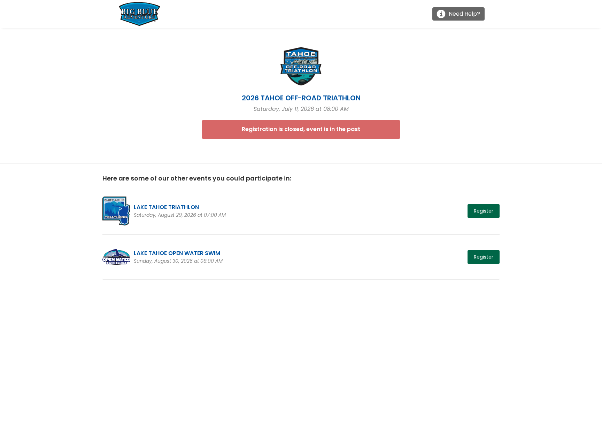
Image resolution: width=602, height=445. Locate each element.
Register (483, 210)
